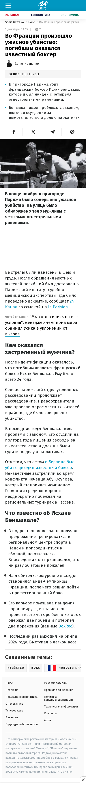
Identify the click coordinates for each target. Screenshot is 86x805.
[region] (43, 794)
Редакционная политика (21, 696)
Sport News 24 (14, 22)
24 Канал (12, 15)
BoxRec (65, 626)
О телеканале (14, 703)
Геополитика (40, 15)
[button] (13, 132)
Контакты (50, 713)
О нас (9, 683)
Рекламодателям (55, 683)
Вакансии (12, 717)
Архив (48, 720)
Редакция (12, 690)
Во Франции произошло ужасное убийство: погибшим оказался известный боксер (60, 22)
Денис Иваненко (27, 64)
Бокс (31, 22)
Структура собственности (22, 724)
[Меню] (8, 6)
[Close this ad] (83, 780)
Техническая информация (61, 706)
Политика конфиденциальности (58, 698)
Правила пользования (58, 690)
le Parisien (58, 306)
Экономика (70, 15)
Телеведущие (14, 710)
